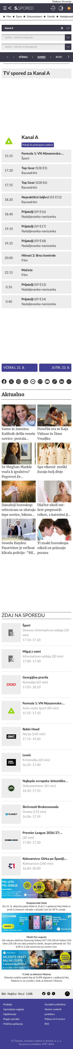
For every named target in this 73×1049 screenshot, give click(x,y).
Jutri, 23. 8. (61, 367)
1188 (29, 994)
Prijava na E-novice (55, 1019)
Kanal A (29, 137)
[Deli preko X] (11, 382)
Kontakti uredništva (55, 1004)
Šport (19, 16)
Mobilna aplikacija (13, 1024)
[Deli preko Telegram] (69, 382)
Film (8, 16)
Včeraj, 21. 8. (14, 367)
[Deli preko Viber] (18, 382)
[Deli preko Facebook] (4, 382)
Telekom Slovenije (61, 1)
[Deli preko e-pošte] (47, 382)
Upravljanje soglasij (13, 1009)
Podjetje (7, 1004)
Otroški (51, 16)
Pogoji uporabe (11, 1019)
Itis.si (21, 994)
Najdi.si (12, 994)
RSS (47, 1024)
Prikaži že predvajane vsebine (37, 145)
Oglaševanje (9, 1014)
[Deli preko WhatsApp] (25, 382)
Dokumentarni (34, 16)
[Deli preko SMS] (40, 382)
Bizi (4, 994)
